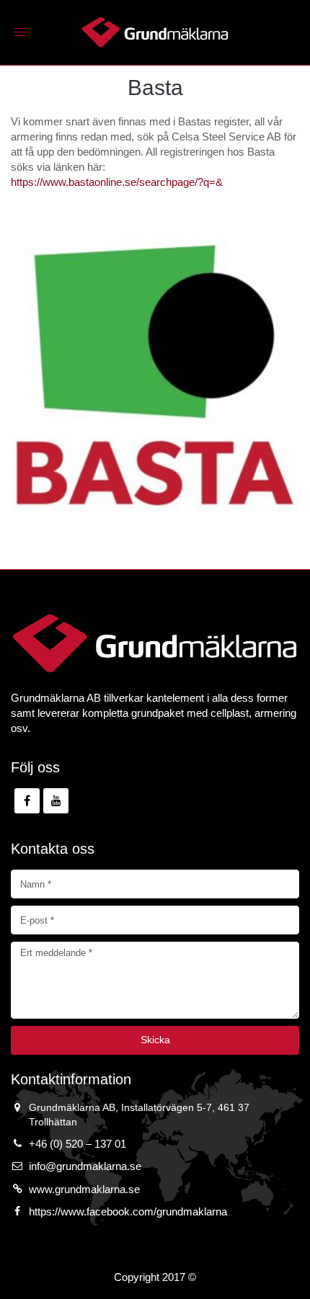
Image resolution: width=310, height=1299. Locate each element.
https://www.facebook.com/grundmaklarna (128, 1211)
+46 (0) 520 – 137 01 (77, 1144)
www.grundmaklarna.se (84, 1189)
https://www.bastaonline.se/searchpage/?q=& (117, 182)
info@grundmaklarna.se (85, 1166)
